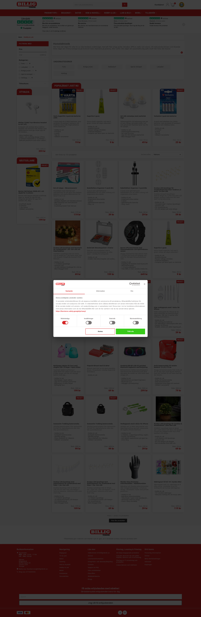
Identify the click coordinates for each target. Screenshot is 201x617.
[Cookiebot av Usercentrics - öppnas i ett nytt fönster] (131, 284)
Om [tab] (132, 291)
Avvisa (100, 331)
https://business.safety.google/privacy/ (71, 311)
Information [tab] (100, 291)
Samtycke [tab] (69, 291)
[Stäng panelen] (144, 284)
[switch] (89, 322)
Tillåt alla (130, 331)
